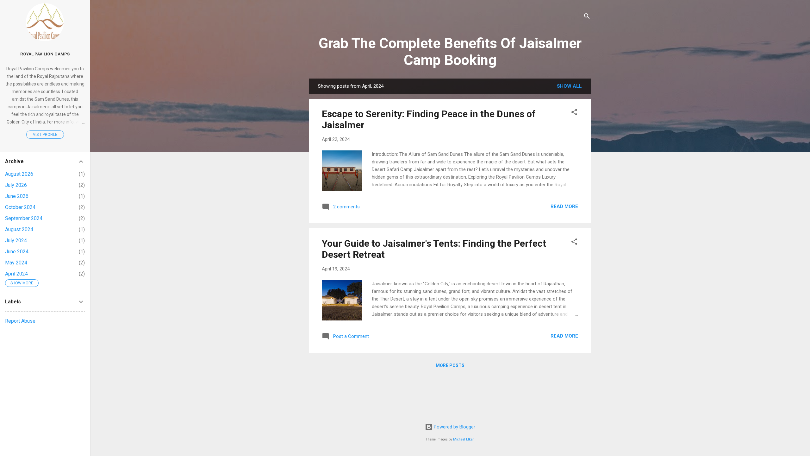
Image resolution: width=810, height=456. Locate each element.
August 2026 (19, 174)
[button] (574, 113)
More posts (450, 365)
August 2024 (19, 229)
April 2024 (16, 274)
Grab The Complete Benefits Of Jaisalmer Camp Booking (450, 51)
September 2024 (23, 218)
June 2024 (16, 252)
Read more (564, 206)
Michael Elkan (464, 439)
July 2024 (16, 241)
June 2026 (16, 196)
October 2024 (20, 207)
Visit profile (45, 134)
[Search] (587, 17)
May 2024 (16, 263)
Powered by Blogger (454, 427)
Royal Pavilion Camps (45, 53)
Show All (569, 86)
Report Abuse (20, 321)
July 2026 (16, 185)
